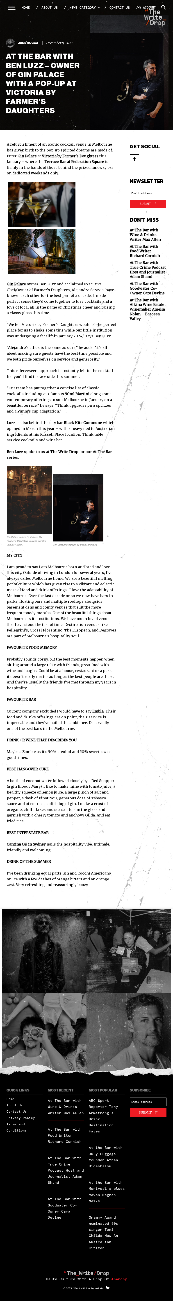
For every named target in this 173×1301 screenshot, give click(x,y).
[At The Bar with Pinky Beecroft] (44, 951)
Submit (145, 203)
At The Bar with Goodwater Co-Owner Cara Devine (147, 288)
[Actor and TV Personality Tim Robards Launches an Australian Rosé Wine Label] (128, 1035)
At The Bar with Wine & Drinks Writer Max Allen (145, 235)
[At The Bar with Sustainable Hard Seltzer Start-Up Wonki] (44, 1035)
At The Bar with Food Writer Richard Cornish (145, 251)
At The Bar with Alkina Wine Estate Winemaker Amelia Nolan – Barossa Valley (147, 309)
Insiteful (99, 1288)
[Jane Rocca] (11, 42)
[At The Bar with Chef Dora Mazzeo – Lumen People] (128, 951)
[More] (134, 158)
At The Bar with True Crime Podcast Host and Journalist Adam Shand (148, 269)
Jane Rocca (28, 43)
